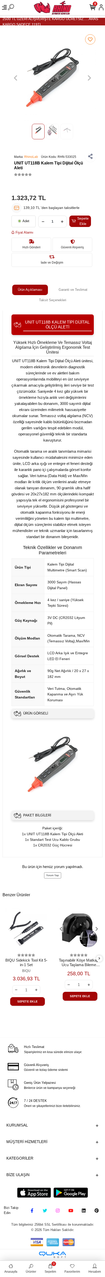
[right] (99, 958)
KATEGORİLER (19, 1158)
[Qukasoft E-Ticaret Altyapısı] (52, 1255)
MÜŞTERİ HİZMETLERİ (26, 1141)
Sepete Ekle (83, 221)
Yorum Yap (52, 875)
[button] (15, 77)
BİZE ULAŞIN (18, 1175)
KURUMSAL (17, 1125)
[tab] (30, 290)
